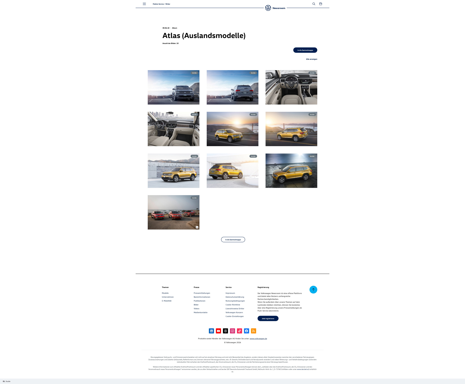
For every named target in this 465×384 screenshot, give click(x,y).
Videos (196, 308)
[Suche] (313, 4)
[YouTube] (218, 330)
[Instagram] (232, 330)
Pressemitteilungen (202, 293)
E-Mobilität (166, 301)
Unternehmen (168, 297)
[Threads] (225, 330)
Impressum (230, 293)
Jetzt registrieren (268, 318)
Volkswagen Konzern (234, 312)
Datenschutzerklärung (235, 297)
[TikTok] (239, 330)
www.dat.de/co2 (303, 369)
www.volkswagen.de (258, 338)
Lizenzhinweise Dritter (235, 308)
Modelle (165, 293)
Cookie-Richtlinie (233, 304)
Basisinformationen (202, 297)
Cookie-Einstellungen (235, 316)
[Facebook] (246, 330)
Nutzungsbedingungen (235, 301)
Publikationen (199, 301)
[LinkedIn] (211, 330)
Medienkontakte (200, 312)
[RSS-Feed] (253, 330)
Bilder (196, 304)
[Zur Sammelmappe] (320, 4)
